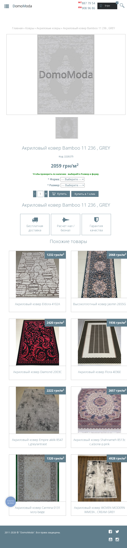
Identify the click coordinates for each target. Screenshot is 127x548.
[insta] (117, 539)
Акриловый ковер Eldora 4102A (37, 304)
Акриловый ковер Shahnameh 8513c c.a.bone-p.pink (99, 442)
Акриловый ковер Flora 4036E (99, 372)
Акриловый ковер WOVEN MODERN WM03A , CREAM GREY (99, 510)
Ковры (29, 28)
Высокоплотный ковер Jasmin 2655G (99, 304)
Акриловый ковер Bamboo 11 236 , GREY (89, 28)
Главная (17, 28)
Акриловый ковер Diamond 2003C (37, 372)
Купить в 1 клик (85, 194)
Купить (62, 194)
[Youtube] (110, 539)
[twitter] (117, 532)
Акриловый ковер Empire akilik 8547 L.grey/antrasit (37, 442)
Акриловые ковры (48, 28)
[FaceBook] (110, 532)
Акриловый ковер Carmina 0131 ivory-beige (37, 510)
